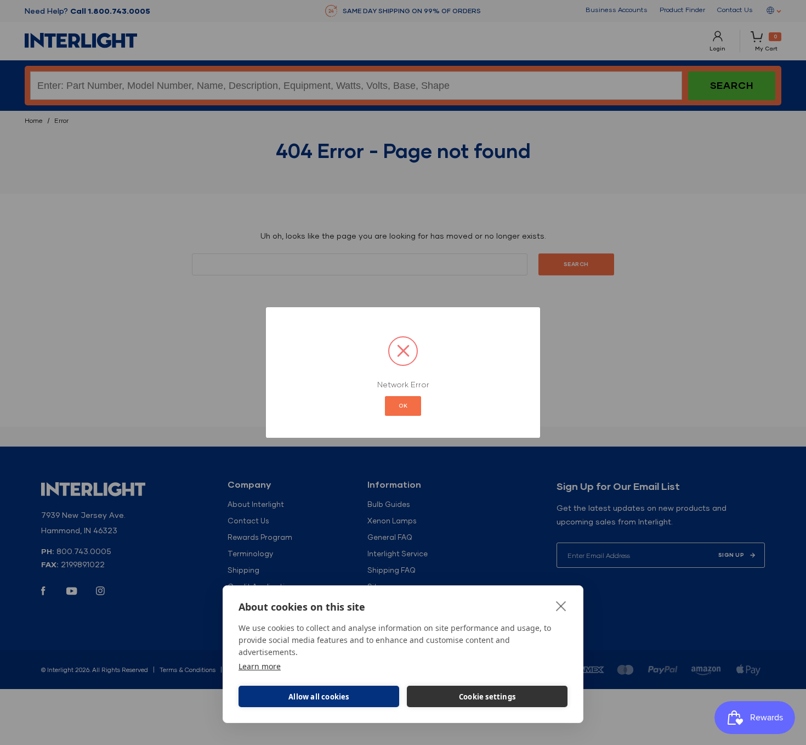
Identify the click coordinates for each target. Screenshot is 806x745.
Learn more (260, 666)
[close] (561, 605)
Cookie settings (487, 697)
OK (403, 405)
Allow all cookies (318, 697)
